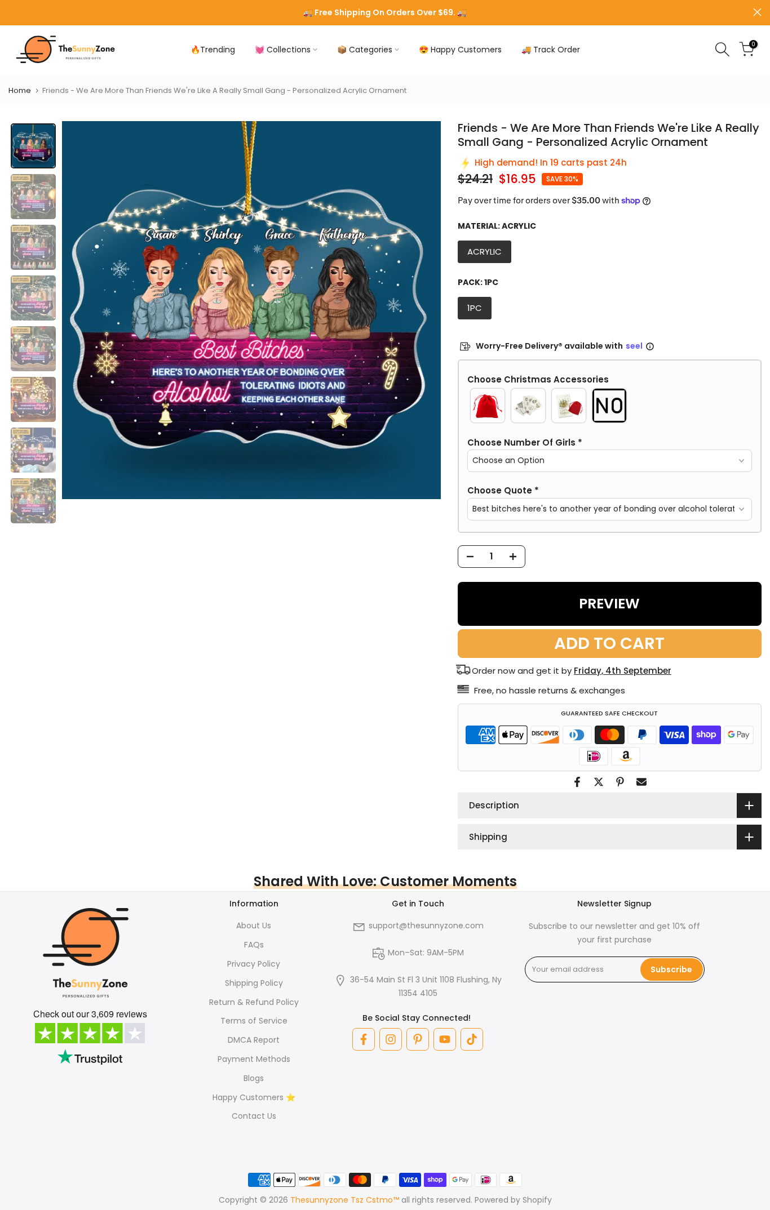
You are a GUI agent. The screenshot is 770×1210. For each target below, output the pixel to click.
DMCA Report (254, 1040)
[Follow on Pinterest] (417, 1039)
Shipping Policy (254, 983)
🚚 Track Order (550, 49)
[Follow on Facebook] (363, 1039)
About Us (253, 925)
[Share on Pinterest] (620, 782)
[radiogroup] (609, 405)
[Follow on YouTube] (444, 1039)
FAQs (254, 944)
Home (19, 90)
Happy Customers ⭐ (254, 1097)
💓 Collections (283, 49)
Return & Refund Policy (254, 1002)
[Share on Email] (641, 782)
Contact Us (254, 1116)
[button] (609, 379)
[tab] (33, 145)
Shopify (537, 1199)
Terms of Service (253, 1020)
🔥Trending (213, 49)
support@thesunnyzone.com (426, 925)
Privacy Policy (253, 963)
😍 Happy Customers (460, 49)
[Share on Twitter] (599, 782)
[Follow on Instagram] (390, 1039)
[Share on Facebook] (577, 782)
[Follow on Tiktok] (472, 1039)
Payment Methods (254, 1059)
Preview (609, 603)
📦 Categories (364, 49)
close (12, 12)
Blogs (254, 1078)
